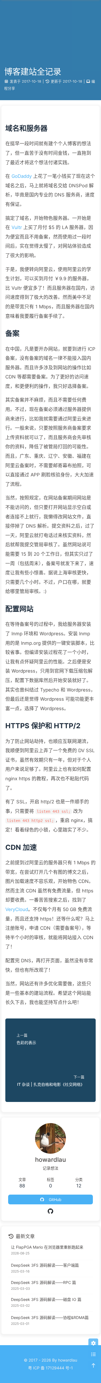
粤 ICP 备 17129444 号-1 (50, 1367)
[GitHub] (50, 1211)
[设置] (93, 1343)
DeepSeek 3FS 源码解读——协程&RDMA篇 (50, 1317)
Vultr (17, 227)
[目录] (93, 1354)
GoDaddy (22, 176)
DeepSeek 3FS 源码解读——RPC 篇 (43, 1282)
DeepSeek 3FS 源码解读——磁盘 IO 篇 (46, 1299)
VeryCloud (16, 909)
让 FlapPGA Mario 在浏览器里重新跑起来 (47, 1247)
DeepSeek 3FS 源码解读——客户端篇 (45, 1265)
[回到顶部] (93, 1365)
